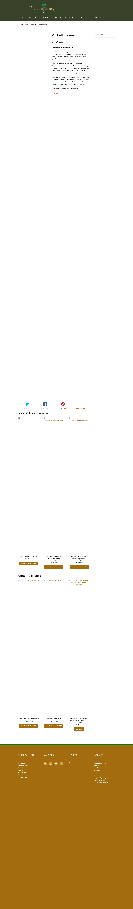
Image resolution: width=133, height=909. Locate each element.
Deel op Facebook (45, 408)
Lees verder (79, 729)
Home (21, 24)
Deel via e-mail (80, 408)
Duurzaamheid (22, 763)
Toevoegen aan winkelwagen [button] (29, 563)
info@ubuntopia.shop (100, 778)
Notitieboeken (33, 24)
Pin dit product (63, 408)
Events (70, 17)
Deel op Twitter (27, 408)
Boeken (45, 17)
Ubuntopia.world (23, 777)
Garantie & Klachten (24, 772)
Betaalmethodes (22, 765)
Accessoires (33, 17)
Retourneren (21, 770)
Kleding (63, 17)
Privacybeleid (22, 775)
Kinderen (20, 17)
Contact (80, 17)
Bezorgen (21, 768)
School (55, 17)
